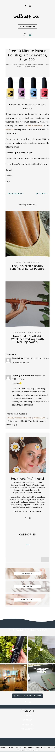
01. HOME (27, 715)
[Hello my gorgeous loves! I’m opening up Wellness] (41, 677)
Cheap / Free (43, 64)
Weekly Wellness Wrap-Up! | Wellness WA (26, 417)
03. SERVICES (27, 724)
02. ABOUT (27, 720)
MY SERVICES (27, 573)
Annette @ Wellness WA (16, 64)
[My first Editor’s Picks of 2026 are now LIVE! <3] (13, 677)
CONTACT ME (27, 600)
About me (27, 586)
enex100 (9, 129)
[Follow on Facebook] (25, 6)
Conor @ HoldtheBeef (23, 375)
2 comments (32, 67)
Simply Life (17, 358)
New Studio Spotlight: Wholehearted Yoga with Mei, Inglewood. (27, 339)
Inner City (21, 67)
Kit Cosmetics (35, 125)
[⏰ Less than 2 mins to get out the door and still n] (41, 649)
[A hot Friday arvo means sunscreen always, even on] (13, 649)
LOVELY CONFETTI (31, 750)
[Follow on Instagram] (30, 6)
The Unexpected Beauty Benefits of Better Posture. (27, 267)
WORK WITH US (27, 26)
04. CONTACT (27, 728)
